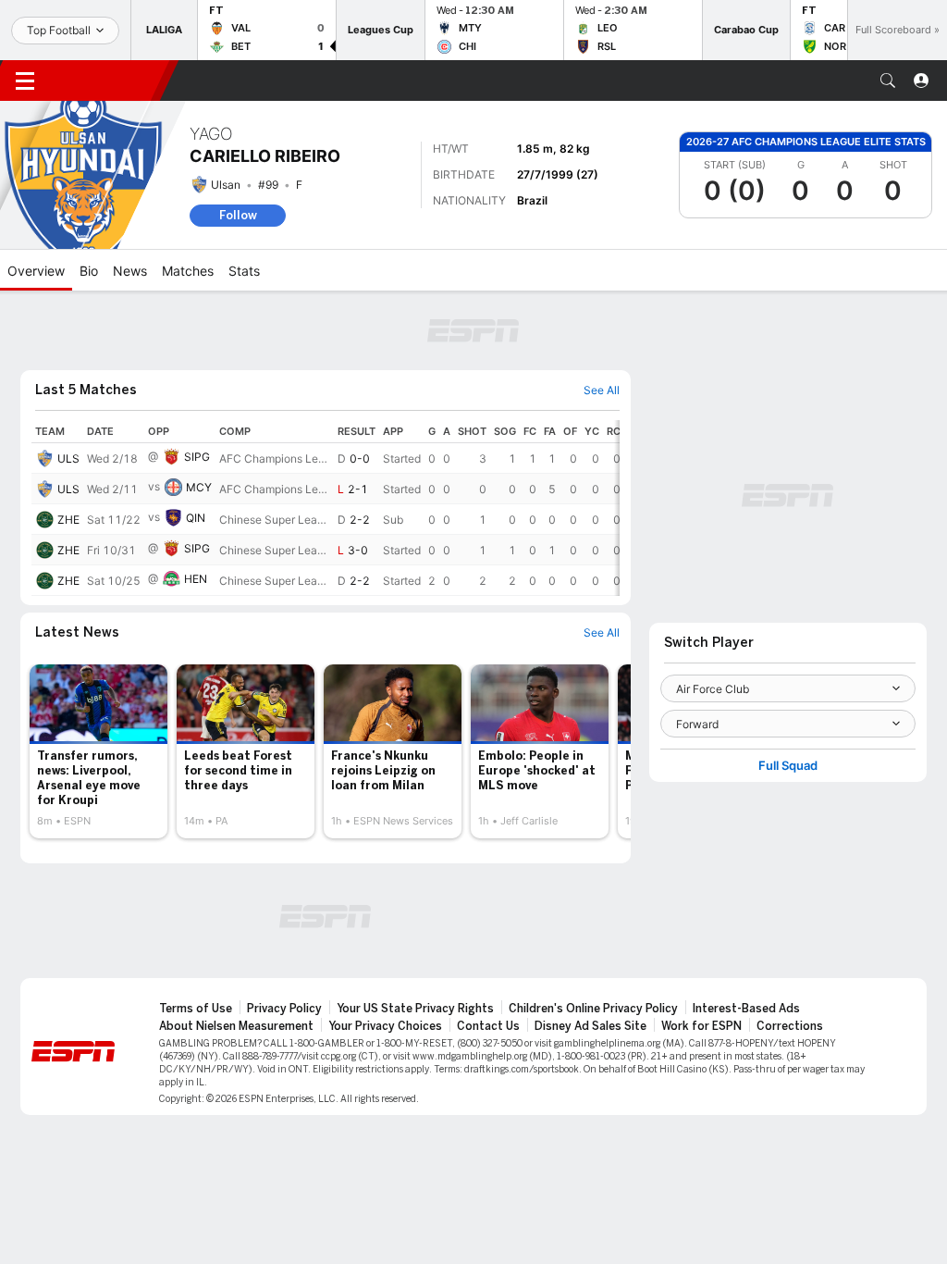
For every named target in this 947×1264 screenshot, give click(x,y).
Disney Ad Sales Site (590, 1026)
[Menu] (25, 80)
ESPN (109, 80)
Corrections (789, 1026)
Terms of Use (195, 1008)
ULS (68, 458)
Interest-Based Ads (746, 1008)
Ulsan (225, 185)
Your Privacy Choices (385, 1026)
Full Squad (788, 766)
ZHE (68, 520)
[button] (887, 80)
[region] (325, 508)
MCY (199, 487)
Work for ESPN (701, 1026)
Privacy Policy (284, 1008)
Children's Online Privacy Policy (593, 1008)
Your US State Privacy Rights (415, 1008)
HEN (195, 579)
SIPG (197, 457)
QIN (195, 518)
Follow (238, 215)
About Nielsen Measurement (236, 1026)
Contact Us (488, 1026)
